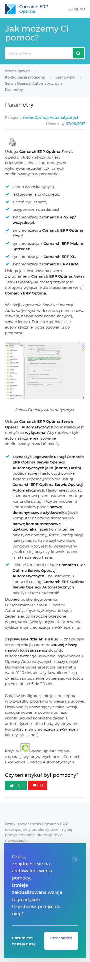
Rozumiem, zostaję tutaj (23, 940)
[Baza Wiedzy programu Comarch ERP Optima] (26, 9)
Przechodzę (61, 937)
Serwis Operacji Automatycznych (50, 117)
